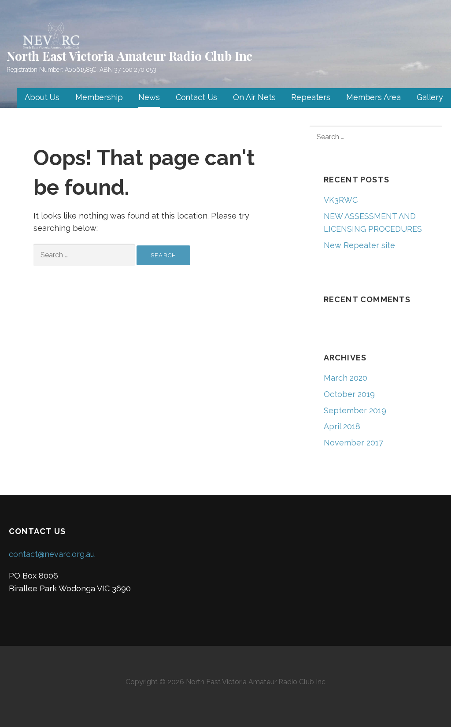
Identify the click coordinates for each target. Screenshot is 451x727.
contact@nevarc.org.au (52, 554)
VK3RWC (341, 199)
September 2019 (355, 410)
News (148, 97)
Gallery (430, 97)
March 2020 (345, 377)
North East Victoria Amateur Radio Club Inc (129, 56)
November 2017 (353, 442)
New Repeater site (359, 245)
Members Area (373, 97)
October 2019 (349, 394)
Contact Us (196, 97)
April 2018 (342, 426)
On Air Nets (254, 97)
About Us (42, 97)
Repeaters (310, 97)
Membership (98, 97)
